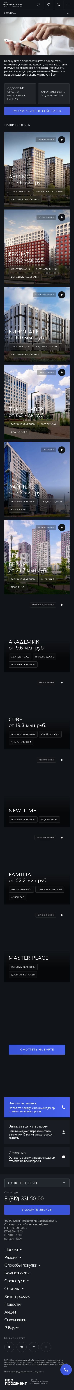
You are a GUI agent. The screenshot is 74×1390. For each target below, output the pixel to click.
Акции (10, 1312)
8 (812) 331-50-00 (23, 1198)
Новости (12, 1304)
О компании (15, 1320)
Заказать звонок (37, 1209)
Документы (38, 1372)
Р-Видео (11, 1328)
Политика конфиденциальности (18, 1372)
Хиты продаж (16, 1296)
